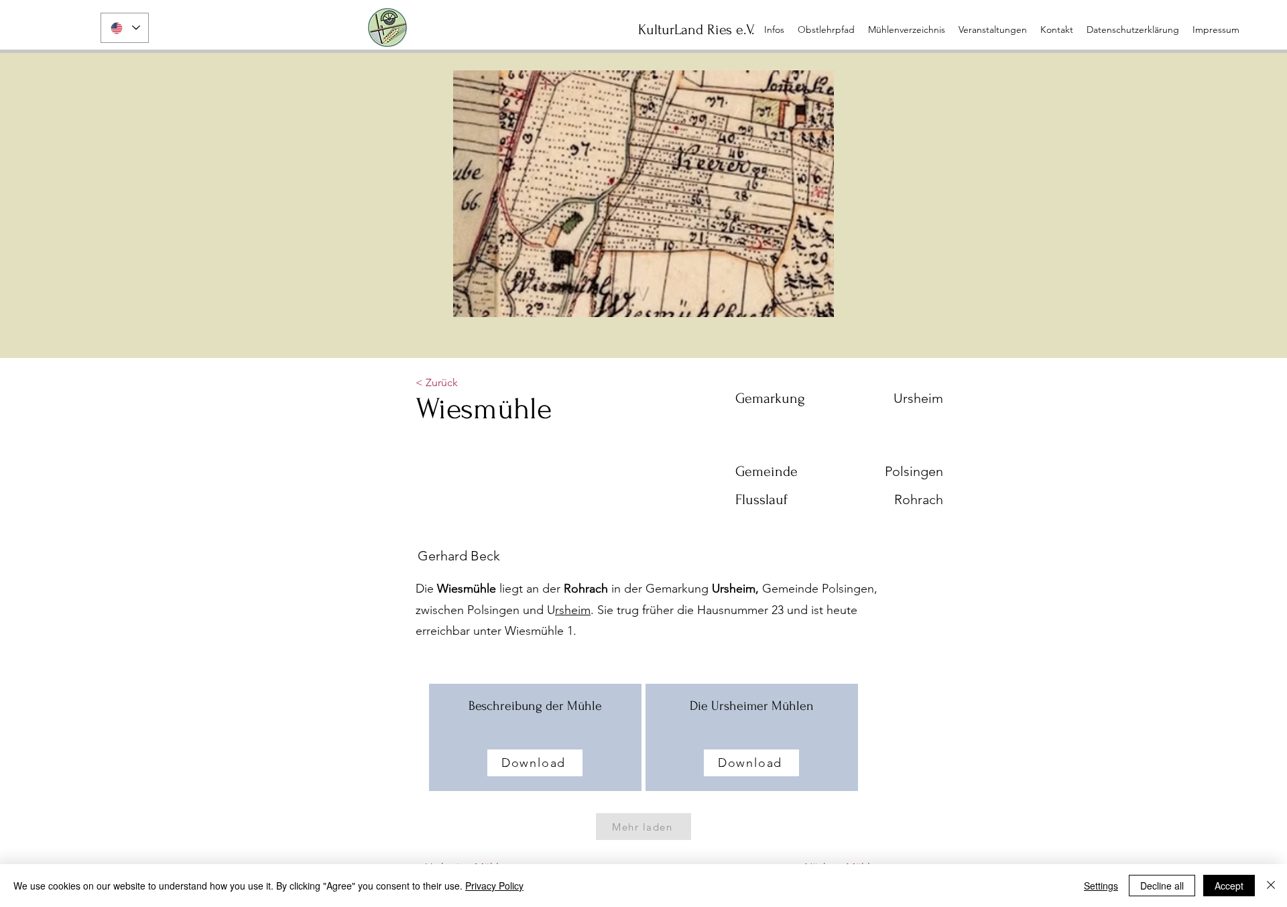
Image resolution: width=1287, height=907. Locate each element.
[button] (993, 29)
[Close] (1271, 885)
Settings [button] (1101, 885)
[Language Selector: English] (125, 28)
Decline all (1162, 885)
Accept (1229, 885)
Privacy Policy (494, 885)
